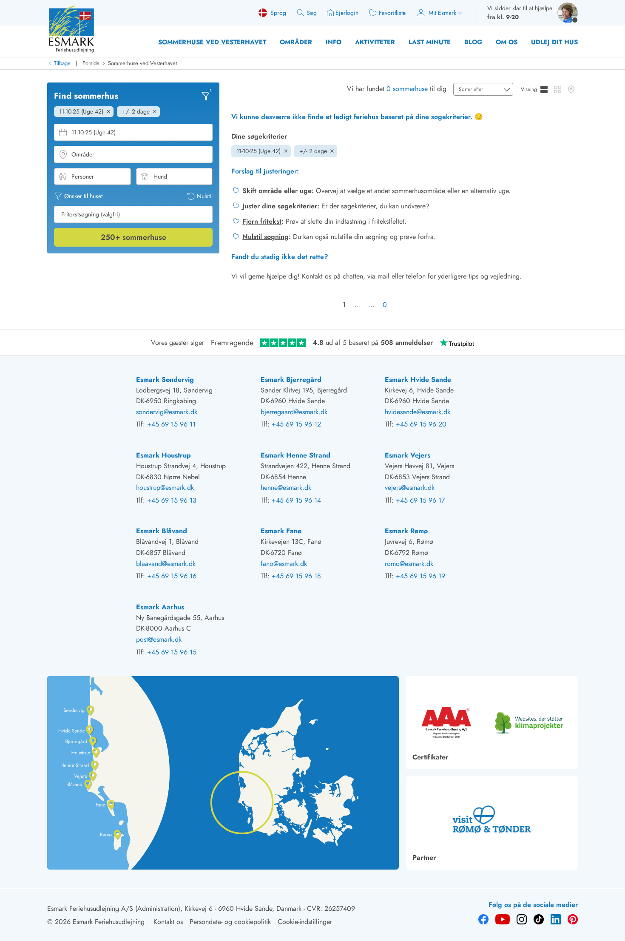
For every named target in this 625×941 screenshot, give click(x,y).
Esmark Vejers (407, 455)
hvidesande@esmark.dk (417, 412)
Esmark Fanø (281, 531)
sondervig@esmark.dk (166, 412)
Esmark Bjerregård (291, 379)
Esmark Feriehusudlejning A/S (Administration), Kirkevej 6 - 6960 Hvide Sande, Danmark (174, 908)
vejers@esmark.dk (410, 487)
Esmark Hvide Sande (418, 379)
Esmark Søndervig (165, 379)
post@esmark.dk (159, 639)
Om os (506, 42)
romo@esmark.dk (409, 564)
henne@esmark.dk (286, 487)
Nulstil (205, 196)
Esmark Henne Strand (295, 455)
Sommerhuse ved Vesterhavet (212, 42)
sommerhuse (133, 237)
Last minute (430, 42)
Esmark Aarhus (160, 607)
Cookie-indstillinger (305, 922)
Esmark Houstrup (163, 455)
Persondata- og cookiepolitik (230, 922)
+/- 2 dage (313, 151)
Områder (296, 42)
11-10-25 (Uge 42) (258, 151)
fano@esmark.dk (284, 564)
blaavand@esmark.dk (166, 564)
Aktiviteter (375, 42)
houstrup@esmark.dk (165, 487)
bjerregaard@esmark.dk (294, 412)
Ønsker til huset (83, 196)
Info (333, 42)
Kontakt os (168, 922)
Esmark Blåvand (161, 531)
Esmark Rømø (406, 531)
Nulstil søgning (265, 237)
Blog (473, 42)
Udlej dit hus (554, 42)
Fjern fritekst (261, 221)
